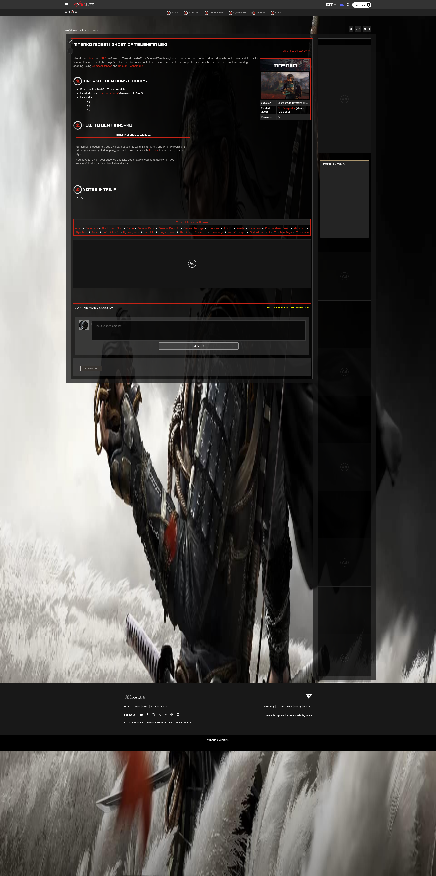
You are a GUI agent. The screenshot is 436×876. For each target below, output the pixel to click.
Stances (153, 150)
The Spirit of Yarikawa (193, 232)
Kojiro (95, 232)
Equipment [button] (239, 12)
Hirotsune (213, 228)
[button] (331, 5)
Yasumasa (302, 232)
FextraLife (271, 715)
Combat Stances (102, 66)
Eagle (130, 228)
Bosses (95, 30)
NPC (104, 58)
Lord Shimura (111, 232)
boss (92, 58)
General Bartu (146, 228)
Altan (78, 228)
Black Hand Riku (112, 228)
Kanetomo (254, 228)
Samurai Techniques (130, 66)
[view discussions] (351, 29)
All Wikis (136, 706)
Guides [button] (279, 12)
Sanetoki (149, 232)
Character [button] (216, 12)
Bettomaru (91, 228)
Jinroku (227, 228)
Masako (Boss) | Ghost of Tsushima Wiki (120, 44)
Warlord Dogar (236, 232)
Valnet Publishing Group (300, 715)
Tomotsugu (217, 232)
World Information (75, 30)
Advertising (269, 706)
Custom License (183, 722)
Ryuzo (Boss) (131, 232)
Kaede (240, 228)
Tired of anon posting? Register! (286, 307)
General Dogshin (169, 228)
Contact (165, 706)
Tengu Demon (166, 232)
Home (127, 706)
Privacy (297, 706)
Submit (200, 346)
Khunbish (299, 228)
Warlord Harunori (259, 232)
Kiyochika (81, 232)
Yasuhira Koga (283, 232)
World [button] (260, 12)
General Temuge (193, 228)
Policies (307, 706)
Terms (289, 706)
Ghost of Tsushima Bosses (192, 222)
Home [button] (175, 12)
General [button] (194, 12)
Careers (280, 706)
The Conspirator (286, 108)
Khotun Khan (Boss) (277, 228)
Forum (145, 706)
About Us (155, 706)
